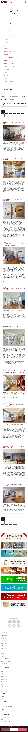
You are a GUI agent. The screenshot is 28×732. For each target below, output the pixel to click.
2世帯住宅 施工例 (7, 31)
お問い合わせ (4, 717)
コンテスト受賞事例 (4, 658)
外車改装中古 (6, 72)
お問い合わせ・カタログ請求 (6, 723)
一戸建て (2, 653)
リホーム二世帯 (7, 75)
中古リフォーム (4, 673)
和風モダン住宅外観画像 (9, 81)
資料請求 (14, 729)
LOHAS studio (7, 2)
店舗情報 (3, 693)
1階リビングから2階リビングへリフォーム (12, 33)
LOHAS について (4, 640)
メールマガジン (4, 698)
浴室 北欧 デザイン (8, 28)
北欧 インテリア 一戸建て (9, 63)
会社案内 (3, 696)
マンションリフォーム (5, 669)
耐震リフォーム (4, 678)
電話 (5, 729)
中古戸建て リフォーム (8, 39)
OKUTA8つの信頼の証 (5, 635)
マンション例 (6, 45)
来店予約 (2, 719)
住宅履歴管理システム (6, 714)
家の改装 (6, 48)
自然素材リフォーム (4, 638)
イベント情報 (4, 701)
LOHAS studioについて (6, 632)
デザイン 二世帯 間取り (9, 36)
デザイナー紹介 (4, 648)
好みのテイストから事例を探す (6, 661)
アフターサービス (4, 645)
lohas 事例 (6, 42)
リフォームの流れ (4, 643)
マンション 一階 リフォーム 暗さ (11, 57)
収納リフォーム (4, 691)
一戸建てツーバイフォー (5, 656)
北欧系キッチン (7, 60)
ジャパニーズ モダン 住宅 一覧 (10, 66)
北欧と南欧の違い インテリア (10, 51)
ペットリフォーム (4, 686)
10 (14, 115)
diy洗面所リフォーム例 (8, 78)
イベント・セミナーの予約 (6, 721)
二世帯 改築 (6, 84)
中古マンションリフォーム (6, 674)
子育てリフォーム (4, 689)
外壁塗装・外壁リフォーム (6, 679)
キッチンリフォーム (4, 681)
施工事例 (3, 650)
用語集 (3, 709)
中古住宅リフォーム (4, 676)
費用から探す (3, 660)
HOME (3, 630)
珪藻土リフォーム (4, 684)
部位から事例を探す (4, 663)
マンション (3, 655)
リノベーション (4, 671)
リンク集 (3, 711)
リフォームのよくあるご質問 (7, 706)
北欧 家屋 (6, 54)
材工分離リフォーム (4, 637)
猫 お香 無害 (6, 69)
